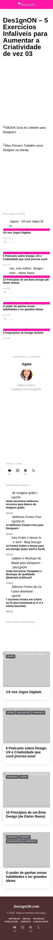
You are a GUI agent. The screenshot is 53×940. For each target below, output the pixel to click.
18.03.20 (9, 534)
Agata (26, 364)
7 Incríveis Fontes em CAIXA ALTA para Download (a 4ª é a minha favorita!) (24, 602)
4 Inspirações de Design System (23, 332)
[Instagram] (17, 472)
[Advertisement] (26, 182)
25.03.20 (9, 513)
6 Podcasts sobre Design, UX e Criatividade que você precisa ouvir (25, 257)
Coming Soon (40, 921)
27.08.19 (9, 583)
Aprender (12, 777)
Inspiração (38, 713)
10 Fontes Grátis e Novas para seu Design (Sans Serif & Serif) (25, 547)
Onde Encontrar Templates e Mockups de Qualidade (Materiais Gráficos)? (24, 574)
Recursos (38, 918)
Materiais (14, 918)
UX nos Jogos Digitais (17, 232)
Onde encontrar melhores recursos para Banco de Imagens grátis (22, 504)
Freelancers (23, 713)
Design (10, 656)
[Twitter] (33, 472)
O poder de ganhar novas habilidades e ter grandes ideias (23, 308)
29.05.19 (9, 612)
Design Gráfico (14, 841)
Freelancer (11, 921)
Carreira (24, 837)
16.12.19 (9, 555)
